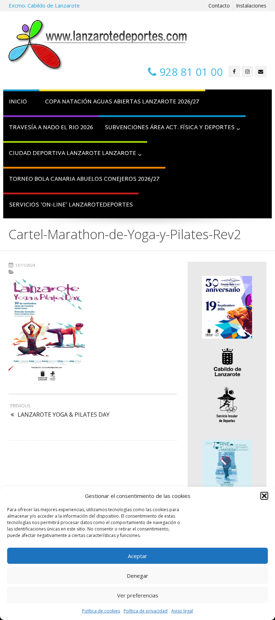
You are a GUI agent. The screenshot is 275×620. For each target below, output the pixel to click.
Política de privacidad (146, 611)
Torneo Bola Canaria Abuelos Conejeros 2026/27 (84, 179)
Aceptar (137, 556)
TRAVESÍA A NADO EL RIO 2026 (51, 128)
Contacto (219, 5)
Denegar (137, 575)
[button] (264, 495)
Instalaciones (251, 5)
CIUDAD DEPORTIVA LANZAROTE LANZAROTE (72, 154)
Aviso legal (182, 611)
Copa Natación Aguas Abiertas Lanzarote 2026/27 (122, 102)
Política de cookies (101, 611)
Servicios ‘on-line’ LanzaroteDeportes (71, 205)
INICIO (18, 102)
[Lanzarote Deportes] (98, 45)
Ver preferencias (137, 595)
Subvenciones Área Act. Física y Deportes (170, 128)
